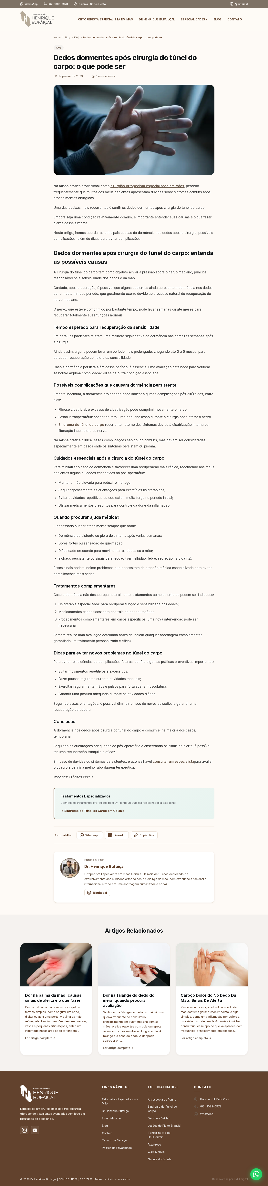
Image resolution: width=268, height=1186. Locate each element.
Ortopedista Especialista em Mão (105, 19)
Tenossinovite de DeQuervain (159, 1135)
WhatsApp (31, 3)
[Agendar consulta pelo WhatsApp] (256, 1174)
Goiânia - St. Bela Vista (214, 1099)
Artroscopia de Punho (162, 1099)
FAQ (76, 37)
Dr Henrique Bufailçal (157, 19)
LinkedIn (119, 835)
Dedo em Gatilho (159, 1118)
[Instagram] (24, 1130)
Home (57, 37)
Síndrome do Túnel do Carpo (162, 1109)
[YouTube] (35, 1130)
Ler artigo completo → (40, 1038)
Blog (217, 19)
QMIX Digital (241, 1179)
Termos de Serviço (114, 1140)
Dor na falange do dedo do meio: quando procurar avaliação (128, 1000)
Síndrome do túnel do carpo (81, 425)
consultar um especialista (173, 761)
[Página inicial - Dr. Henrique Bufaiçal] (37, 19)
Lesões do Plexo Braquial (164, 1125)
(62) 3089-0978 (58, 3)
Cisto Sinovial (156, 1151)
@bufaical (99, 892)
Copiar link (146, 835)
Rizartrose (154, 1144)
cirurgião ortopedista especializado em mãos (147, 186)
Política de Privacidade (117, 1147)
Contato (234, 19)
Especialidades (194, 19)
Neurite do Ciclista (159, 1159)
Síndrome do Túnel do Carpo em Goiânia (94, 811)
